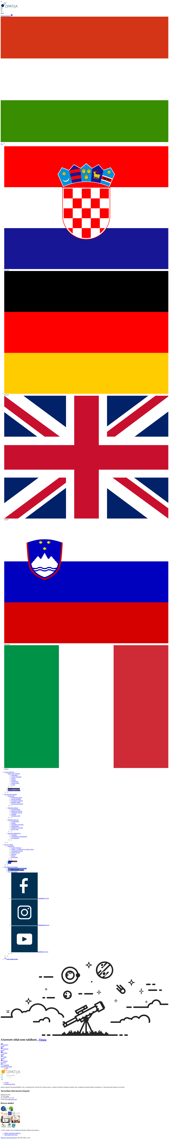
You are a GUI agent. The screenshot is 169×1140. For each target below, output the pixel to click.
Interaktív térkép (15, 802)
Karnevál (13, 854)
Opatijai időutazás (16, 848)
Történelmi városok (16, 812)
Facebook (43, 898)
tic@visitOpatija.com (11, 1099)
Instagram (43, 925)
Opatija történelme (16, 777)
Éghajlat (13, 780)
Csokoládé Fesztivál (16, 851)
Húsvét (13, 855)
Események (11, 846)
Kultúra (13, 823)
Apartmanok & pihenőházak (19, 836)
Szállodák (14, 835)
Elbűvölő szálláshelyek (14, 833)
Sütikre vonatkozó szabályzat (12, 1133)
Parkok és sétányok (16, 811)
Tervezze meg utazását (10, 794)
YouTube (43, 952)
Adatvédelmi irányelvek (11, 1135)
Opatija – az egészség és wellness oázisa (22, 849)
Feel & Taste (14, 829)
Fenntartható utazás (16, 797)
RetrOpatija (14, 857)
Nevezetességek (15, 809)
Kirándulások (15, 826)
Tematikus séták (15, 816)
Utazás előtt (11, 796)
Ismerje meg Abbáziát (14, 773)
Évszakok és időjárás (17, 800)
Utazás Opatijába (16, 799)
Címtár (13, 784)
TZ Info (6, 1082)
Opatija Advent (15, 852)
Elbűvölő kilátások (13, 808)
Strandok (13, 814)
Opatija (13, 778)
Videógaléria (14, 781)
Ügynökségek (15, 838)
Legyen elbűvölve (9, 772)
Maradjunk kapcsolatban (11, 867)
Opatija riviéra (15, 783)
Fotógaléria (14, 775)
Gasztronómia (15, 821)
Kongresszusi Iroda (9, 1084)
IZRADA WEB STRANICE (9, 1138)
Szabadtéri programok (17, 824)
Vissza (42, 1039)
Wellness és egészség (17, 828)
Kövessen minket (12, 871)
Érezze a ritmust (8, 844)
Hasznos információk (17, 804)
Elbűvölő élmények (13, 820)
